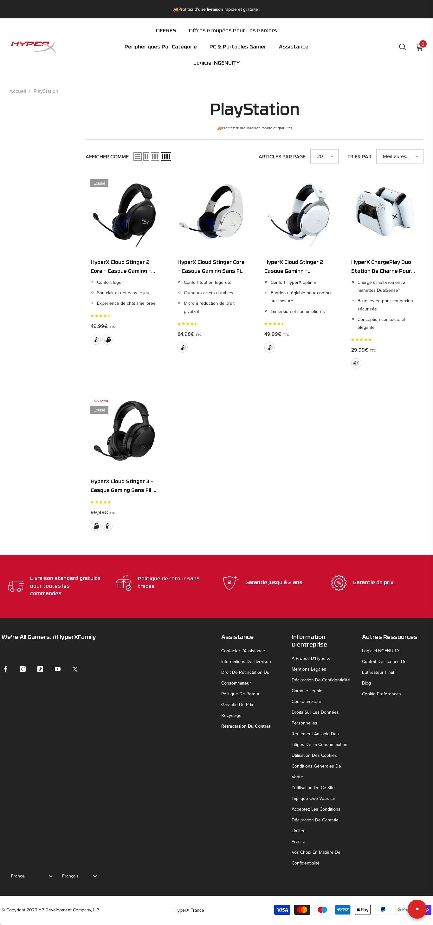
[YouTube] (58, 669)
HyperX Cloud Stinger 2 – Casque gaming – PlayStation (295, 268)
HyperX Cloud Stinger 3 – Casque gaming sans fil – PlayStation (123, 487)
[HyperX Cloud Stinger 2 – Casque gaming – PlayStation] (298, 211)
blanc (96, 340)
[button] (160, 51)
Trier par (359, 156)
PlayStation (46, 90)
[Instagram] (23, 669)
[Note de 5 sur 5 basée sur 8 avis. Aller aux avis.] (362, 339)
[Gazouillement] (75, 669)
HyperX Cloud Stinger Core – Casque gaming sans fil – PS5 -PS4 (211, 268)
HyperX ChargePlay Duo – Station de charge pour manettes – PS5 (383, 268)
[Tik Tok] (40, 669)
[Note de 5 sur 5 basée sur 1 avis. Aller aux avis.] (102, 502)
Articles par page (282, 156)
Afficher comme (107, 156)
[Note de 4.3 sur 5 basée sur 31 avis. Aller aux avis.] (189, 323)
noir (107, 340)
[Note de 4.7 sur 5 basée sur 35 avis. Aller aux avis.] (102, 315)
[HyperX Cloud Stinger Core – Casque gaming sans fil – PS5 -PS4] (211, 211)
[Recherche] (402, 46)
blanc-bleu (183, 347)
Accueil (18, 90)
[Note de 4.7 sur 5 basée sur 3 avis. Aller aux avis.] (275, 323)
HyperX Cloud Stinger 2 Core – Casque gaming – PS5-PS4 (121, 268)
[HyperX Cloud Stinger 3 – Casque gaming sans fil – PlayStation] (124, 430)
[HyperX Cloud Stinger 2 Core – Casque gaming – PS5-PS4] (124, 211)
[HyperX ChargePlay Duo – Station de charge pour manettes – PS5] (384, 211)
